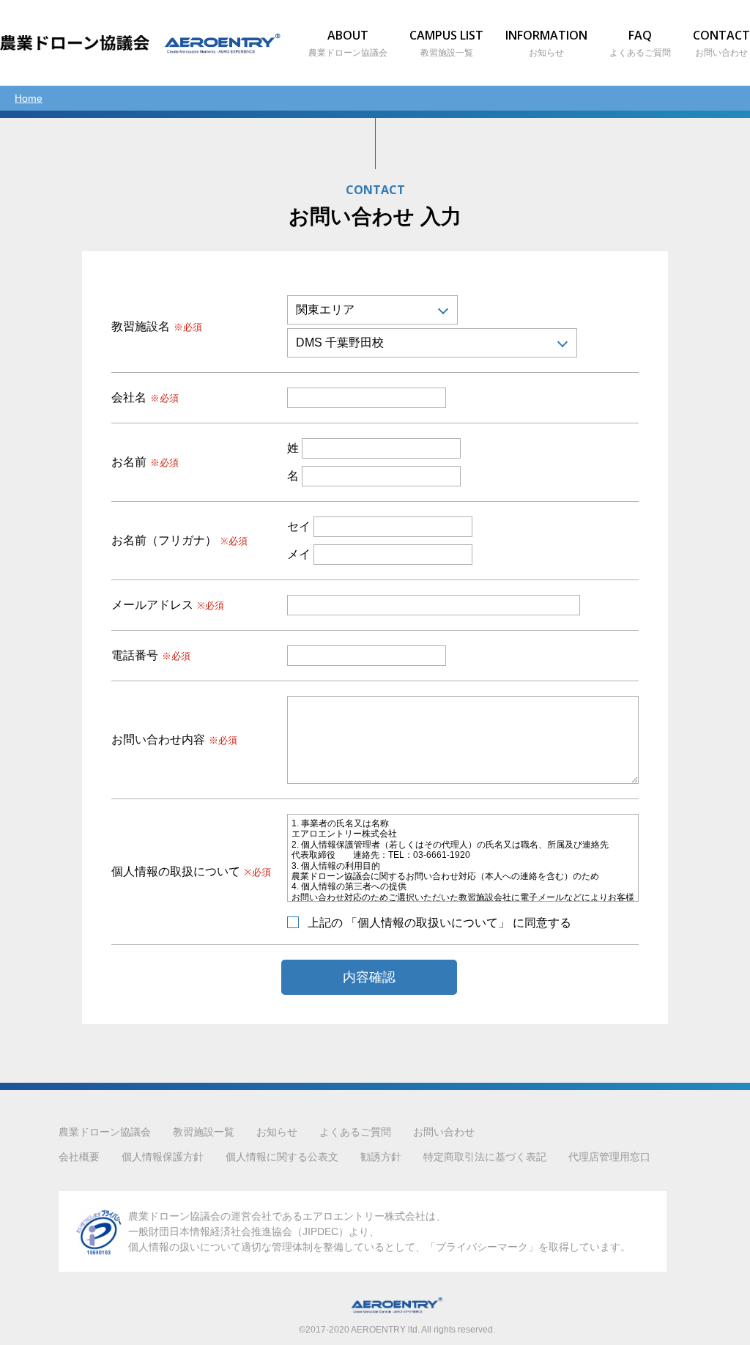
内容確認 (369, 977)
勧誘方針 (380, 1157)
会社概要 (79, 1157)
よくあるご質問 (355, 1132)
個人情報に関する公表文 (282, 1157)
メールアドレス (167, 605)
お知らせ (276, 1132)
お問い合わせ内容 (174, 740)
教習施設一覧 (203, 1132)
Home (28, 98)
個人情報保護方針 (163, 1157)
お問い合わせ (444, 1132)
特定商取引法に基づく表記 (484, 1157)
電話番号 (150, 656)
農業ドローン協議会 (105, 1132)
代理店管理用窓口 (609, 1157)
